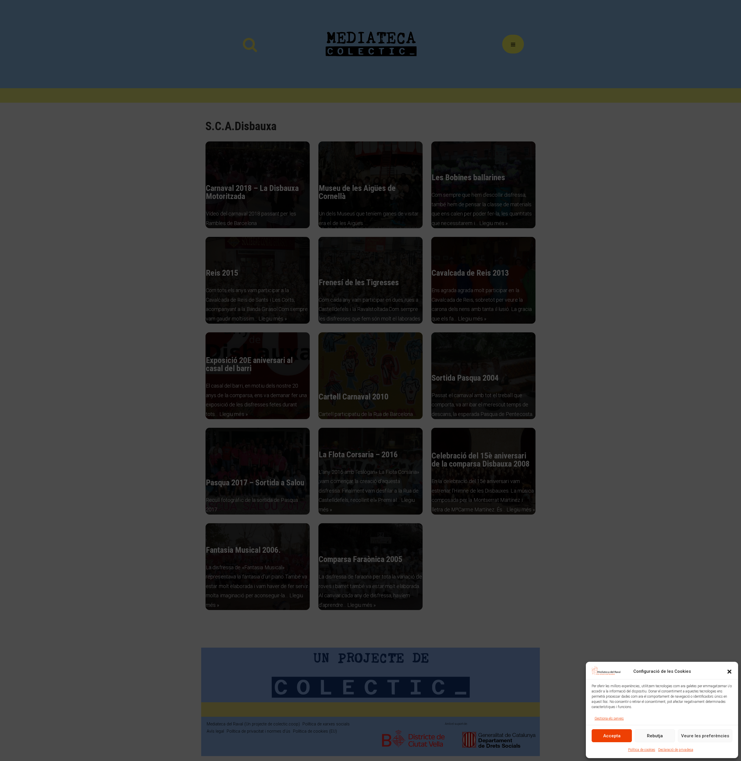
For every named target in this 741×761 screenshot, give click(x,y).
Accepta (612, 735)
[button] (729, 672)
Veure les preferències (705, 735)
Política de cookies (641, 750)
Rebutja (655, 735)
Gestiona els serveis (609, 718)
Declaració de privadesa (675, 750)
